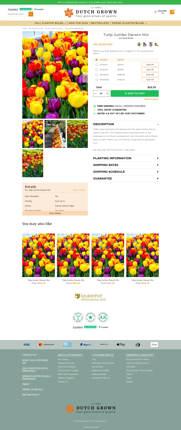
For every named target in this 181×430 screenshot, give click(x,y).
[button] (85, 77)
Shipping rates (105, 165)
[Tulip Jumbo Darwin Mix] (38, 255)
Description (103, 124)
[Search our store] (30, 14)
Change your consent (90, 427)
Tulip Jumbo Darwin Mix (39, 280)
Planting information (112, 158)
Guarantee (102, 178)
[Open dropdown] (65, 23)
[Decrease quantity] (95, 93)
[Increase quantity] (107, 93)
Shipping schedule (109, 171)
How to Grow (79, 190)
